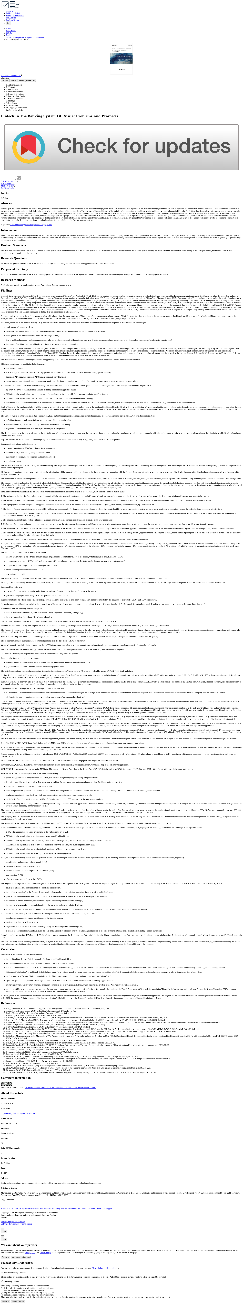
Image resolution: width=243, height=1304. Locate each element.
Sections (5, 80)
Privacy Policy (7, 1221)
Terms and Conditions (86, 1208)
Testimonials (72, 1208)
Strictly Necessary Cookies (15, 1272)
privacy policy (30, 1252)
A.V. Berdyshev (7, 183)
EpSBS (9, 33)
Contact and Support (104, 1208)
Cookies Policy (19, 1221)
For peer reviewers (43, 1208)
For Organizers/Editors (15, 15)
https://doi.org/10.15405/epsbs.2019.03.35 (18, 1113)
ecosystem (34, 225)
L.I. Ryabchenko (7, 188)
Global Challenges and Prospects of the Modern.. (25, 37)
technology (20, 225)
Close (4, 1232)
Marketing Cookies (11, 1281)
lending (41, 225)
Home (8, 28)
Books (8, 35)
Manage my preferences (21, 1257)
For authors (13, 1208)
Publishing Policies (13, 13)
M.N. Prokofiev (7, 186)
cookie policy (45, 1252)
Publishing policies (59, 1208)
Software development (10, 1224)
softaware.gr (27, 1224)
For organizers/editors (27, 1208)
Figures (13, 80)
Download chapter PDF (11, 76)
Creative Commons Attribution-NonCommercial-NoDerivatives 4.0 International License (60, 1087)
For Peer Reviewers (14, 20)
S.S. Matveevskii (8, 181)
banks (27, 225)
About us (9, 11)
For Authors (11, 18)
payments (48, 225)
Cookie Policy (112, 1268)
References (30, 80)
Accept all (5, 1257)
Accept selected (18, 1302)
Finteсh (13, 225)
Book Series (11, 30)
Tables (21, 80)
